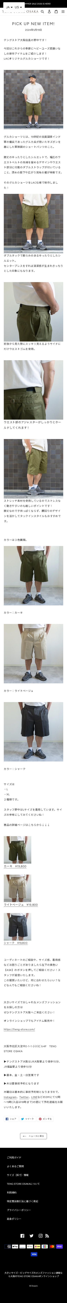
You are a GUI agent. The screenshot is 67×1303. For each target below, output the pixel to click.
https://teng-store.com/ (19, 1029)
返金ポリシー (14, 1218)
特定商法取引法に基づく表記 (22, 1201)
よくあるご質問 (15, 1166)
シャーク (16, 942)
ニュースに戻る (36, 1136)
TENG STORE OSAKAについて (23, 1183)
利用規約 (11, 1192)
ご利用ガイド (14, 1157)
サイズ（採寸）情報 (18, 1175)
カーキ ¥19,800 (15, 866)
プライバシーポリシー (19, 1210)
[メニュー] (63, 11)
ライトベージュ (21, 904)
